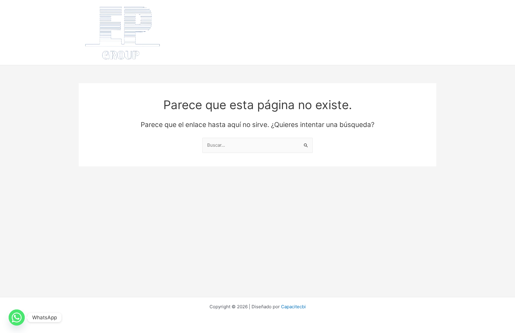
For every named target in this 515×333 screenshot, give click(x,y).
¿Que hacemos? (260, 20)
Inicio (182, 20)
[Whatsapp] (17, 317)
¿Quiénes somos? (216, 20)
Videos (184, 44)
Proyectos (348, 20)
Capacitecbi (293, 306)
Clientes (377, 20)
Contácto (404, 20)
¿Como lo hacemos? (307, 20)
